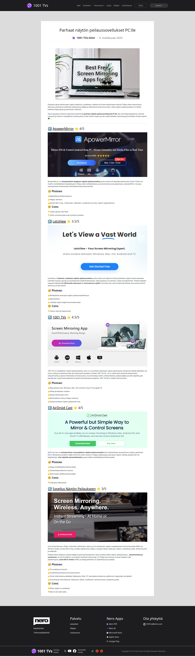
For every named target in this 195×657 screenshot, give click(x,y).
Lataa (109, 5)
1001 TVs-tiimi (86, 38)
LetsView (59, 221)
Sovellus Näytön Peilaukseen (74, 489)
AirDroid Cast (63, 408)
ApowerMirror (63, 128)
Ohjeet (116, 5)
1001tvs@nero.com (154, 624)
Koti (78, 5)
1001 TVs (59, 317)
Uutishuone (127, 5)
